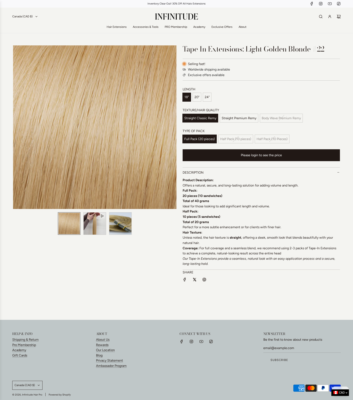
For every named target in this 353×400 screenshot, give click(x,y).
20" (196, 97)
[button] (18, 127)
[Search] (320, 16)
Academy (19, 350)
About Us (102, 340)
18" (186, 97)
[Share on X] (194, 280)
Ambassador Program (111, 366)
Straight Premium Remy (239, 118)
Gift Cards (19, 355)
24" (207, 97)
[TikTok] (338, 4)
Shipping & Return (25, 340)
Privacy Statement (109, 360)
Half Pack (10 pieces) (235, 139)
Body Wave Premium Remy (281, 118)
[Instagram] (320, 4)
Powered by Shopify (60, 394)
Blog (99, 355)
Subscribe (279, 360)
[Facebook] (311, 4)
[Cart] (338, 16)
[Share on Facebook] (184, 280)
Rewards (102, 345)
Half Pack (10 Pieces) (272, 139)
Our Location (105, 350)
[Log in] (329, 16)
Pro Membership (24, 345)
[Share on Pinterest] (204, 280)
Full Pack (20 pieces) (199, 139)
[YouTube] (329, 4)
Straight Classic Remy (200, 118)
